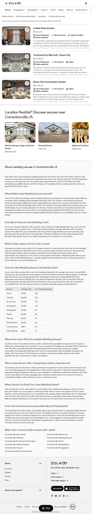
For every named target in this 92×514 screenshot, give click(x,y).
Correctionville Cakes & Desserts (17, 444)
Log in (53, 473)
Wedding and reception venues (25, 16)
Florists (53, 10)
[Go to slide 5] (20, 43)
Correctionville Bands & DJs (57, 434)
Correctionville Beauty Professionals (18, 451)
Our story (8, 469)
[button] (27, 29)
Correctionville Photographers (58, 448)
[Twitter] (60, 496)
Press (7, 480)
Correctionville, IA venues (57, 16)
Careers (8, 476)
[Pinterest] (56, 496)
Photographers (18, 10)
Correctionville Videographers (58, 444)
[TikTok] (67, 496)
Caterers (44, 10)
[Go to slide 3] (16, 43)
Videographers (32, 10)
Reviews (8, 472)
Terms (27, 507)
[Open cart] (86, 3)
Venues (8, 10)
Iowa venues (42, 16)
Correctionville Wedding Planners (59, 438)
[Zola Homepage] (15, 3)
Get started (57, 488)
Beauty (61, 10)
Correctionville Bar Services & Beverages (20, 441)
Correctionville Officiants (14, 438)
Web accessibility (60, 507)
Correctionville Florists (55, 441)
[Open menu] (6, 3)
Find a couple (56, 477)
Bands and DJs (81, 10)
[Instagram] (63, 496)
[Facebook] (52, 496)
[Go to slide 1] (12, 43)
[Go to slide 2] (14, 43)
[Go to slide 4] (18, 43)
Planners (70, 10)
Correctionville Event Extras (15, 434)
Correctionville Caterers (14, 448)
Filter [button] (48, 508)
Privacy (19, 507)
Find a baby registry (58, 481)
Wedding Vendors (7, 16)
